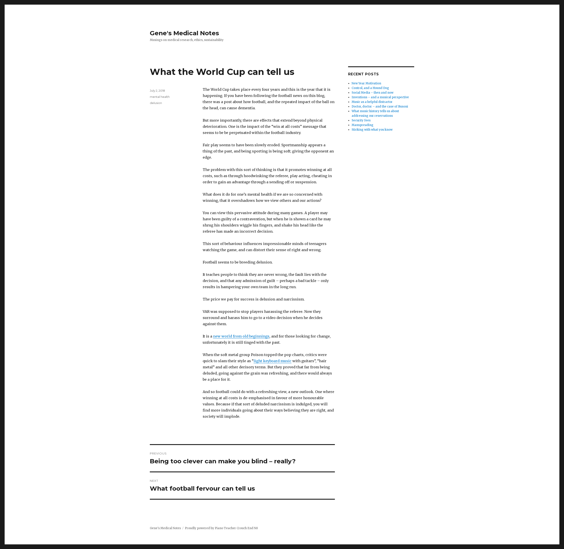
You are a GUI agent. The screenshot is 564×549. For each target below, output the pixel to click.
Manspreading (362, 125)
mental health (160, 96)
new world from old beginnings (241, 336)
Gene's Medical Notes (184, 33)
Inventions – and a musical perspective (380, 97)
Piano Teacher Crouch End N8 (236, 528)
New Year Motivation (366, 83)
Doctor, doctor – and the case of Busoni (380, 106)
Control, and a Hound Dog (370, 88)
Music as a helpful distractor (372, 102)
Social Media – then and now (372, 93)
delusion (156, 103)
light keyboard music (272, 361)
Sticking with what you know (372, 130)
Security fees (361, 120)
